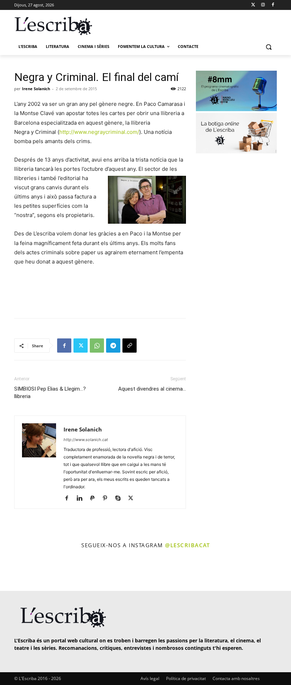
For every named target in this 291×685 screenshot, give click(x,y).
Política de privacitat (186, 678)
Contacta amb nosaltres (236, 678)
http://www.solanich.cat (86, 439)
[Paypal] (95, 498)
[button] (268, 46)
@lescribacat (187, 545)
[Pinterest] (108, 498)
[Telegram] (113, 345)
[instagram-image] (16, 570)
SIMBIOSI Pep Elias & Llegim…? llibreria (50, 392)
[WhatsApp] (97, 345)
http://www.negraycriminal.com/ (99, 132)
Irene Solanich (36, 88)
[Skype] (120, 498)
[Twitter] (253, 5)
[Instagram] (263, 5)
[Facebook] (273, 5)
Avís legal (150, 678)
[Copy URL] (129, 345)
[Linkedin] (82, 498)
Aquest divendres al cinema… (152, 389)
